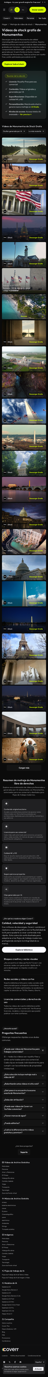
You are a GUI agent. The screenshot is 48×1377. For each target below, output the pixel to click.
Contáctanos (6, 1341)
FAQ (3, 1335)
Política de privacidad (17, 1356)
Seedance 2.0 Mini (8, 1302)
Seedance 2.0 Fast (8, 1299)
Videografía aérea (8, 1178)
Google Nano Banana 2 (9, 1290)
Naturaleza (5, 1166)
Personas (5, 1169)
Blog (3, 1332)
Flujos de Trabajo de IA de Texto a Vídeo (15, 1275)
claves (4, 1208)
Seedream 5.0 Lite (8, 1311)
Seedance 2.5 (6, 1287)
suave (4, 1217)
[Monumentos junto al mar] (24, 306)
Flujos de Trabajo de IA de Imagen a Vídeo (16, 1278)
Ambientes (5, 1223)
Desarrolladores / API (9, 1329)
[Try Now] (42, 2)
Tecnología (5, 1190)
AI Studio (35, 107)
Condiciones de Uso (34, 1356)
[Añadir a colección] (42, 297)
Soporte (24, 1152)
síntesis (4, 1202)
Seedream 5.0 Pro (8, 1308)
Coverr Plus (5, 1326)
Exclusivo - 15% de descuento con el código (16, 289)
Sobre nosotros (7, 1323)
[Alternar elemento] (43, 1050)
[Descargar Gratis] (42, 316)
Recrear (24, 316)
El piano (4, 1211)
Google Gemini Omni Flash (11, 1305)
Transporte (5, 1187)
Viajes (4, 1184)
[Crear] (11, 9)
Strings (4, 1226)
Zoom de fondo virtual (9, 1193)
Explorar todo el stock (14, 64)
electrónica (5, 1220)
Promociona (6, 1338)
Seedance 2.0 (6, 1293)
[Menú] (4, 9)
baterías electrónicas (9, 1205)
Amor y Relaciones (8, 1172)
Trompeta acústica (8, 1229)
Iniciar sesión (37, 9)
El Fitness (5, 1175)
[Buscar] (17, 9)
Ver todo (42, 18)
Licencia (5, 1356)
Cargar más (24, 768)
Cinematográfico (7, 1214)
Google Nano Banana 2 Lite (11, 1296)
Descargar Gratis (36, 159)
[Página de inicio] (10, 1350)
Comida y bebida (7, 1181)
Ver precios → (26, 114)
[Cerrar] (45, 2)
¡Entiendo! (38, 1369)
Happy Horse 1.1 (7, 1314)
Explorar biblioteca (24, 949)
